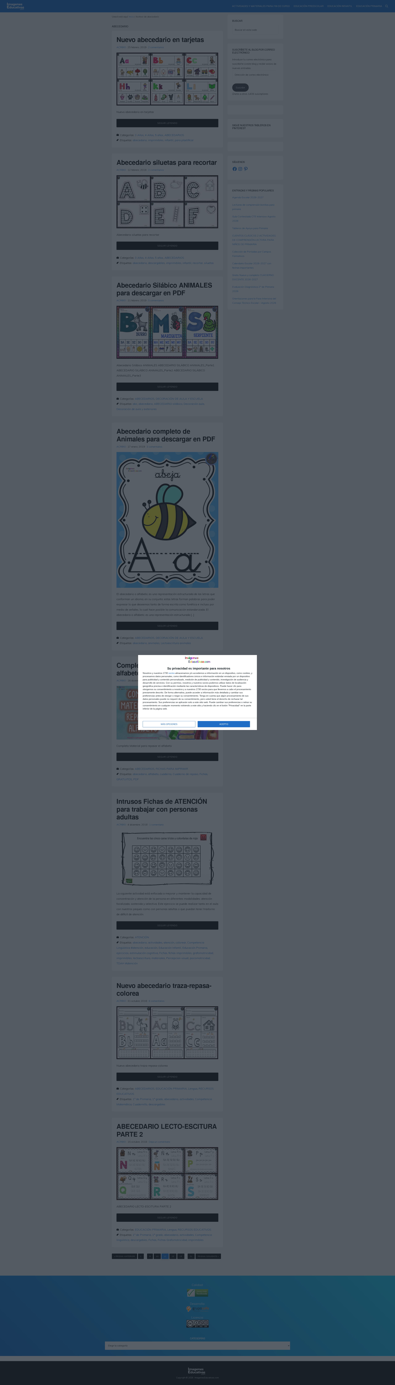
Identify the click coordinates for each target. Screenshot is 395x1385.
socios (171, 673)
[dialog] (197, 692)
